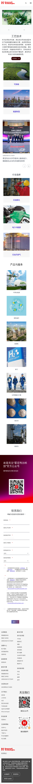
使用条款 (22, 568)
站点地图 (3, 738)
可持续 (16, 84)
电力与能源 (16, 227)
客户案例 (3, 649)
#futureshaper (5, 711)
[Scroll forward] (28, 166)
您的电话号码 (7, 535)
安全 (18, 674)
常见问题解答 (4, 736)
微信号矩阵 (4, 730)
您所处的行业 (7, 550)
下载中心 (3, 733)
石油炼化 (16, 200)
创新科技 (3, 654)
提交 (14, 622)
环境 (18, 671)
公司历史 (3, 698)
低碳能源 (19, 647)
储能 (18, 644)
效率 (18, 680)
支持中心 (3, 727)
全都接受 (7, 774)
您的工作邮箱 (7, 543)
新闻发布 (3, 662)
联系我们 (4, 753)
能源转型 (16, 111)
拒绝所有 (16, 774)
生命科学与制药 (21, 655)
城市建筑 (19, 650)
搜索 (26, 3)
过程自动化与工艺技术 (7, 641)
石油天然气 (16, 254)
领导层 (3, 695)
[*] (4, 565)
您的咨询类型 (7, 558)
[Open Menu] (31, 3)
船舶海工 (19, 641)
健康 (18, 677)
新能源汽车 (20, 661)
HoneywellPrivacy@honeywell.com (17, 588)
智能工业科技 (4, 638)
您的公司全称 (7, 528)
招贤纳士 (3, 719)
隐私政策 (12, 571)
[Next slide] (24, 30)
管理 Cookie (8, 779)
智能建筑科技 (4, 635)
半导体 (19, 639)
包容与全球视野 (5, 709)
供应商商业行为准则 (6, 687)
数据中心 (19, 663)
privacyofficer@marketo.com (16, 603)
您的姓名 (6, 520)
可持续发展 (4, 706)
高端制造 (19, 658)
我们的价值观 (4, 703)
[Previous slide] (8, 30)
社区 (2, 700)
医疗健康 (19, 652)
